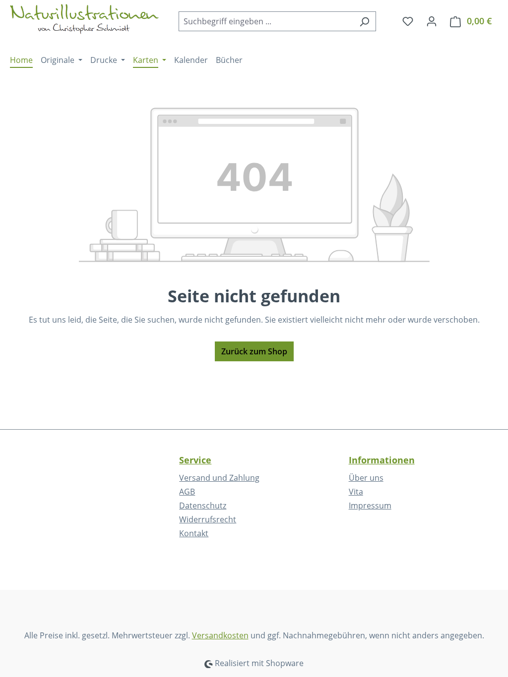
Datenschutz (202, 505)
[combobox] (266, 21)
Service (195, 460)
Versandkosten (220, 635)
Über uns (366, 477)
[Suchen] (364, 21)
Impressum (370, 505)
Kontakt (193, 533)
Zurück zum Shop (254, 351)
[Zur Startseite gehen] (84, 19)
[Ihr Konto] (432, 21)
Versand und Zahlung (219, 477)
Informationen (382, 460)
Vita (356, 491)
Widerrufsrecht (207, 519)
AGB (187, 491)
